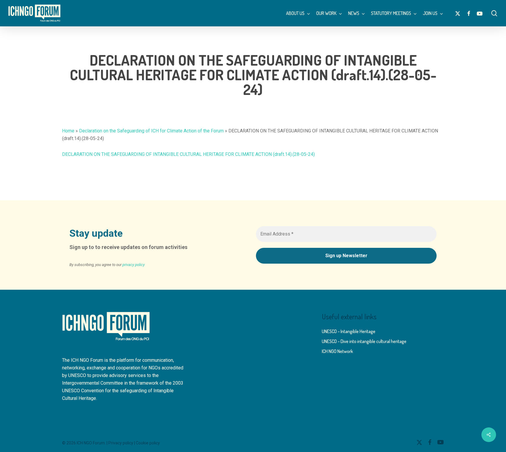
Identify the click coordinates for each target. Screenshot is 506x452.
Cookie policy (148, 443)
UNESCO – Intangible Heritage (348, 331)
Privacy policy (120, 443)
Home (68, 131)
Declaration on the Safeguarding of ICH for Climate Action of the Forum (151, 131)
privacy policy (133, 264)
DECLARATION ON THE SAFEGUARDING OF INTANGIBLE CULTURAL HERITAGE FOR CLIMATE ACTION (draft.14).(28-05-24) (188, 154)
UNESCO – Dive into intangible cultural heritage (364, 341)
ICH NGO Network (337, 351)
